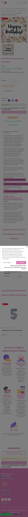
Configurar (7, 262)
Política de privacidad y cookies (18, 265)
